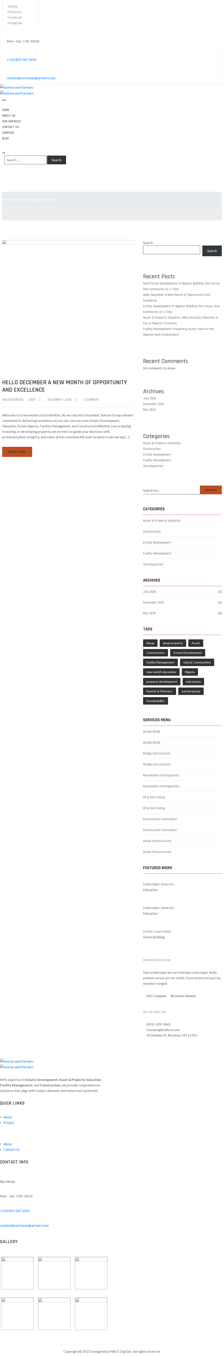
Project (8, 1122)
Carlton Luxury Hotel (157, 932)
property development (161, 681)
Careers (8, 133)
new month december (161, 672)
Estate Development (157, 455)
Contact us (10, 127)
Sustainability (155, 701)
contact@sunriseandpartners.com (31, 78)
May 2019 (149, 410)
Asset (196, 643)
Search (148, 243)
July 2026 (149, 398)
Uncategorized (12, 400)
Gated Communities (197, 662)
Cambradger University (158, 884)
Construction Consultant (160, 819)
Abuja (150, 643)
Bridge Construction (156, 753)
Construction (152, 449)
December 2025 (153, 404)
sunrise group (191, 691)
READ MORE (17, 452)
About (7, 1144)
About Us (8, 116)
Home (5, 110)
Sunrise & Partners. (159, 691)
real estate (193, 681)
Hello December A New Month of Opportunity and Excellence (64, 386)
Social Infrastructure (157, 841)
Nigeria (190, 672)
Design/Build (151, 732)
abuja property (173, 643)
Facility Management (157, 460)
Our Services (11, 121)
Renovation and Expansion (161, 775)
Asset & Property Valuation (162, 443)
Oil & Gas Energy (154, 797)
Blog (5, 138)
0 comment (91, 400)
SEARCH (211, 490)
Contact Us (11, 1149)
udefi (32, 400)
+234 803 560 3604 (21, 59)
